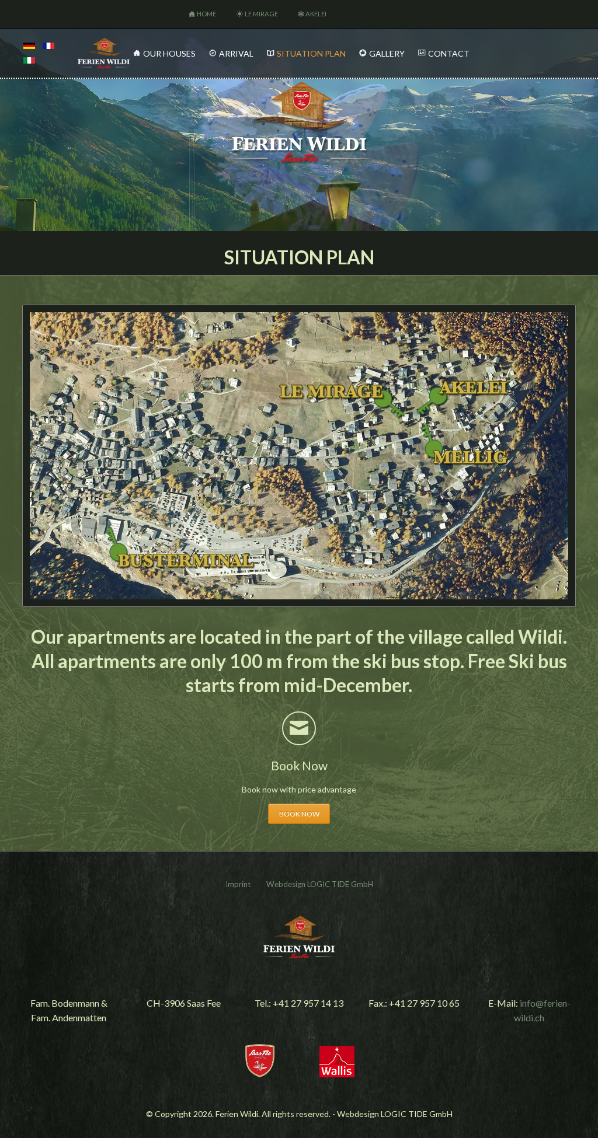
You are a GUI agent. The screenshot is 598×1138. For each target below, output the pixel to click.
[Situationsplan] (29, 46)
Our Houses (169, 53)
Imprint (238, 884)
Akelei (315, 14)
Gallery (387, 53)
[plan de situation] (48, 46)
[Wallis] (336, 1073)
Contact (449, 53)
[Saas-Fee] (260, 1073)
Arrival (236, 53)
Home (206, 14)
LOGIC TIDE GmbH (340, 884)
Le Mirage (261, 14)
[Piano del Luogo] (29, 60)
